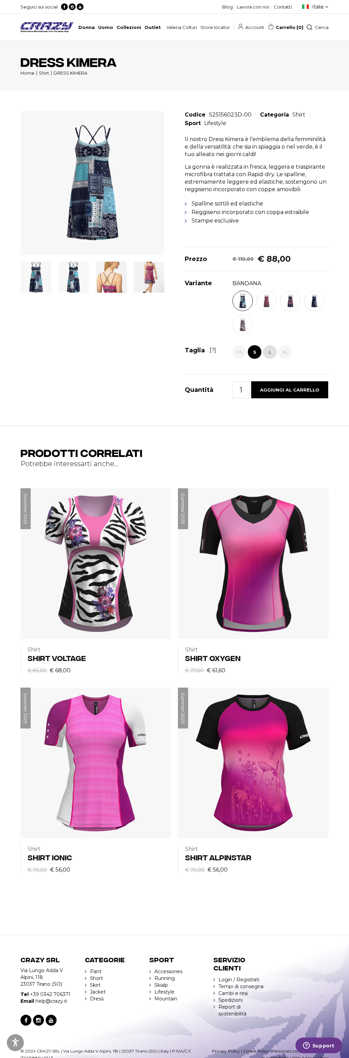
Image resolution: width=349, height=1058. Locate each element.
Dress (97, 999)
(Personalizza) (284, 1051)
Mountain (165, 999)
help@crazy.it (51, 1001)
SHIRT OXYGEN (213, 658)
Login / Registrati (238, 980)
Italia (317, 7)
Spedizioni (230, 1000)
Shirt (44, 73)
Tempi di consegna (240, 986)
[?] (213, 350)
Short (96, 978)
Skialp (161, 985)
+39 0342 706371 (50, 994)
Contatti (283, 7)
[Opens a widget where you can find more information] (318, 1046)
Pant (96, 971)
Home (27, 73)
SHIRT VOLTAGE (57, 658)
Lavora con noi (253, 7)
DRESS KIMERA (70, 73)
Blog (227, 7)
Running (164, 978)
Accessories (168, 971)
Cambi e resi (233, 993)
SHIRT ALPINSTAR (218, 857)
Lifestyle (215, 123)
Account (254, 27)
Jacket (98, 992)
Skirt (95, 985)
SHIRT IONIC (50, 857)
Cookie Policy (256, 1051)
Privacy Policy (226, 1051)
